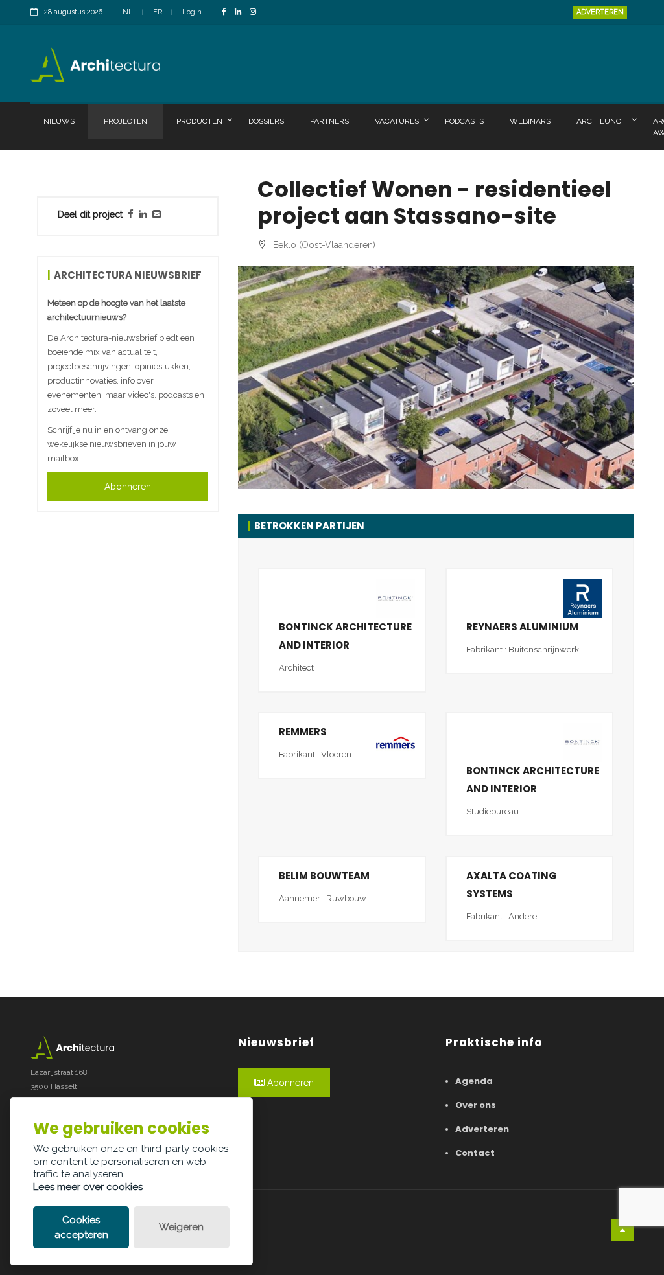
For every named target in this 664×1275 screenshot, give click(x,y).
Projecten (125, 121)
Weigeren (181, 1227)
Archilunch (601, 121)
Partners (329, 121)
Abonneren (127, 486)
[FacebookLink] (227, 12)
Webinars (530, 121)
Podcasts (464, 121)
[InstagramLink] (256, 12)
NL (128, 12)
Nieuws (59, 121)
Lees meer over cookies (88, 1187)
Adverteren (600, 12)
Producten (199, 121)
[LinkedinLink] (241, 12)
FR (157, 12)
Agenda (474, 1081)
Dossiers (266, 121)
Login (192, 12)
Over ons (475, 1105)
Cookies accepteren (81, 1227)
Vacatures (397, 121)
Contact (475, 1153)
